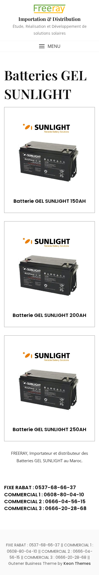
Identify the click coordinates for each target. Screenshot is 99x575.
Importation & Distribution (49, 19)
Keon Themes (77, 563)
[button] (49, 46)
